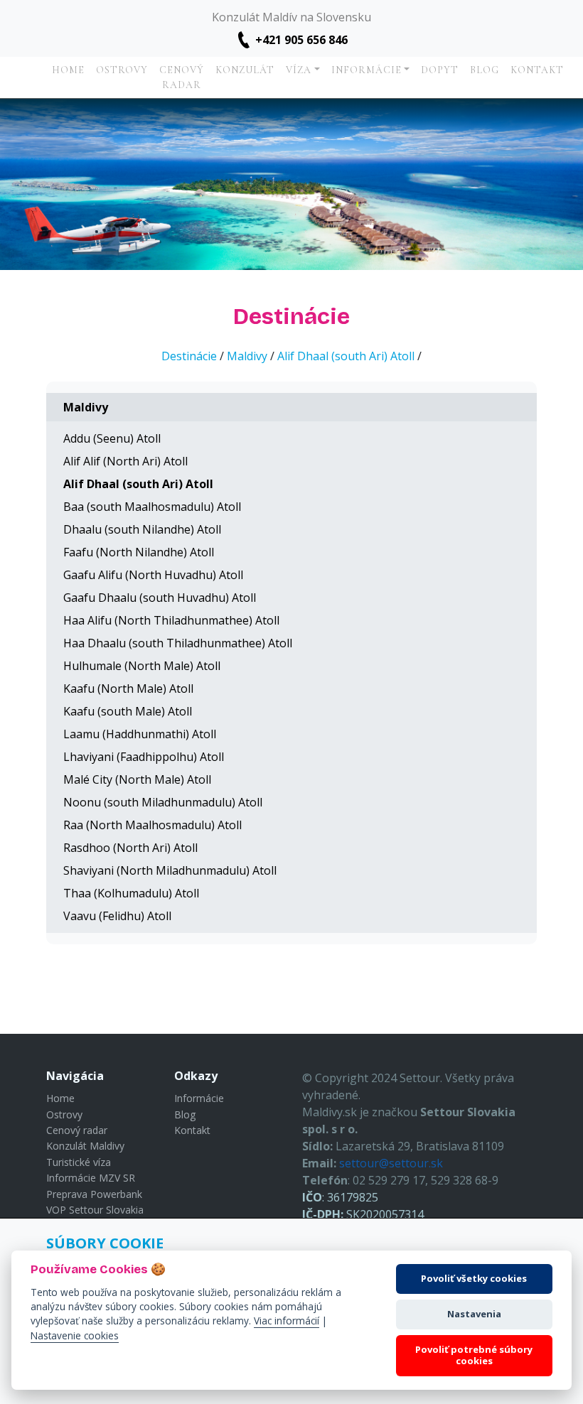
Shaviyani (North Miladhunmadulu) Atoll (170, 870)
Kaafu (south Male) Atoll (127, 711)
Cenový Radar (181, 77)
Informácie (199, 1098)
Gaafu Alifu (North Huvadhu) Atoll (153, 575)
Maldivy (247, 356)
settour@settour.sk (391, 1163)
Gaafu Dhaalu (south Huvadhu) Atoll (159, 597)
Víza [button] (298, 70)
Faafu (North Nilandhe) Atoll (138, 552)
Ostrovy (122, 70)
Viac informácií (286, 1320)
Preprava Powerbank (94, 1194)
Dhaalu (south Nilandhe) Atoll (142, 529)
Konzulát (244, 70)
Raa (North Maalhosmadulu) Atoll (152, 825)
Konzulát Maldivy (85, 1145)
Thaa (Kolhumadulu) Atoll (131, 893)
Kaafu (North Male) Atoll (128, 688)
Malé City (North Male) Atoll (137, 779)
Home (68, 70)
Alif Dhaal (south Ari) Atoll (345, 356)
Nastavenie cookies (75, 1335)
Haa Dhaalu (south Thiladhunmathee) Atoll (177, 643)
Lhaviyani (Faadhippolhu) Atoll (143, 757)
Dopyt (440, 70)
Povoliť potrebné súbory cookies (474, 1355)
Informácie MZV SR (90, 1177)
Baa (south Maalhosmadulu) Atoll (152, 506)
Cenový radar (76, 1130)
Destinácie (189, 356)
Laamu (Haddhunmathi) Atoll (139, 734)
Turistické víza (78, 1162)
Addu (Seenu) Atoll (112, 438)
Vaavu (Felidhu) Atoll (117, 916)
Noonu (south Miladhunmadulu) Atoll (162, 802)
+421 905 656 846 (301, 40)
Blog (484, 70)
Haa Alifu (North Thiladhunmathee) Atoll (171, 620)
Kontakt (537, 70)
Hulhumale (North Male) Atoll (141, 666)
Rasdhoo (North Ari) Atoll (130, 847)
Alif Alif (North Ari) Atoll (125, 461)
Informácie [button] (366, 70)
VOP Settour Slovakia (95, 1209)
